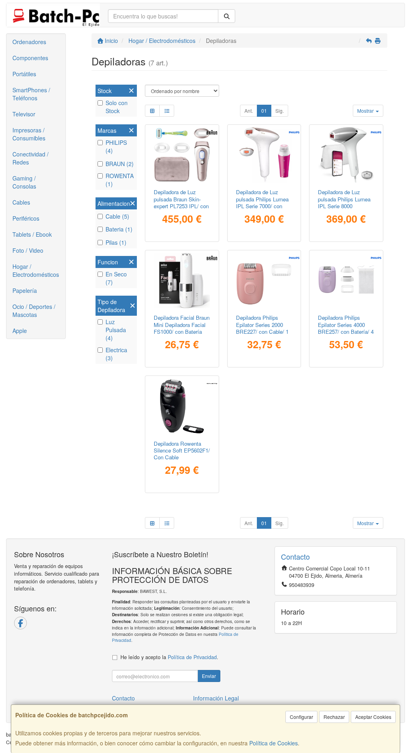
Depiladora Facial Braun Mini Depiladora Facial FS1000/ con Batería (182, 324)
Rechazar (334, 716)
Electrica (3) (116, 354)
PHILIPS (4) (116, 146)
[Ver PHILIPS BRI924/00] (264, 155)
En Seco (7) (116, 278)
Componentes (30, 58)
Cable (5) (117, 216)
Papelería (24, 290)
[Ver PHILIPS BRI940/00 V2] (346, 155)
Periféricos (25, 218)
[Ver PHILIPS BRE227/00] (264, 281)
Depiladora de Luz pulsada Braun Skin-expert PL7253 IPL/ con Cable (181, 202)
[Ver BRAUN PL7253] (182, 155)
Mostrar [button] (366, 110)
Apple (19, 331)
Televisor (23, 114)
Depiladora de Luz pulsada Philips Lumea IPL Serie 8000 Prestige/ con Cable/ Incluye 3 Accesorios (344, 205)
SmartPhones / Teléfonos (31, 94)
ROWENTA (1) (120, 180)
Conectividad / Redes (30, 158)
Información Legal (216, 698)
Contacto (123, 698)
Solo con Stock (117, 107)
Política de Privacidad (192, 657)
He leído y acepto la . (169, 657)
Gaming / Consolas (24, 182)
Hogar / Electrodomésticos (35, 270)
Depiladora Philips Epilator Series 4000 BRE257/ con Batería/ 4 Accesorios (346, 328)
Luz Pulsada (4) (116, 330)
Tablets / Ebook (32, 234)
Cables (21, 202)
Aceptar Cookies (373, 716)
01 (264, 110)
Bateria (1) (119, 229)
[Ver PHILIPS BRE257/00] (346, 281)
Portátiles (24, 74)
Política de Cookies (273, 743)
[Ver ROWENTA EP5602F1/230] (182, 406)
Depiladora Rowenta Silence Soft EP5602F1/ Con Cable (182, 450)
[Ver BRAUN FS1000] (182, 281)
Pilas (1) (116, 242)
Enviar (209, 675)
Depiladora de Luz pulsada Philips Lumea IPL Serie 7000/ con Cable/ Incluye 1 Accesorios (262, 205)
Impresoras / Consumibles (28, 134)
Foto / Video (27, 250)
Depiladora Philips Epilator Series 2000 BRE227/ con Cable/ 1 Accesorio (262, 328)
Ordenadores (29, 42)
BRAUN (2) (120, 164)
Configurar (301, 716)
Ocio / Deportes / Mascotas (33, 310)
